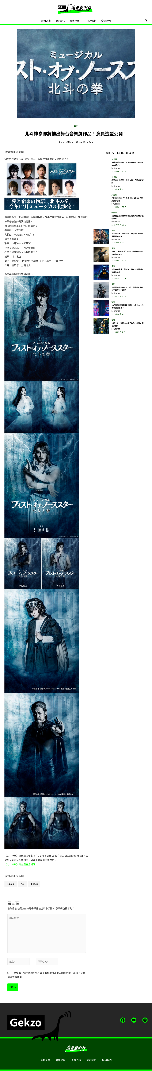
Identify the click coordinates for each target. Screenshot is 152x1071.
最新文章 (46, 20)
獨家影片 (60, 20)
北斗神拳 (10, 884)
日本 (22, 884)
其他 (76, 126)
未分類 (114, 159)
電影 (113, 230)
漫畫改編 (34, 884)
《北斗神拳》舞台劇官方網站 (19, 864)
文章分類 (74, 20)
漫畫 (113, 320)
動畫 (113, 302)
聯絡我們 (106, 20)
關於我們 (91, 20)
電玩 (113, 248)
